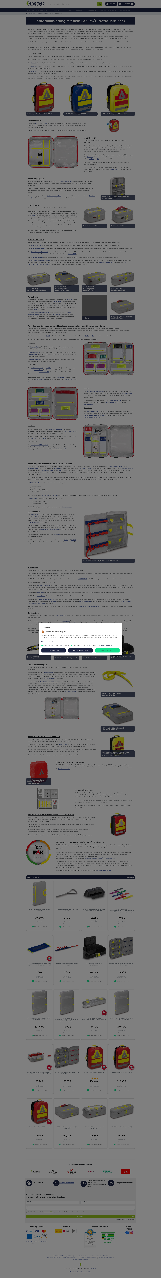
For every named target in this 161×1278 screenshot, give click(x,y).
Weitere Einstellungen (105, 645)
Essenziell (47, 645)
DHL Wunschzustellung (81, 645)
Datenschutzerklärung (49, 642)
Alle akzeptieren (107, 650)
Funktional (95, 645)
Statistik (56, 645)
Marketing (66, 645)
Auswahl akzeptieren (80, 650)
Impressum (60, 642)
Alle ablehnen (53, 650)
